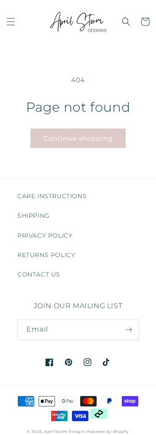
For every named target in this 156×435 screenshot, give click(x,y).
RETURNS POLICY (46, 255)
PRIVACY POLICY (44, 235)
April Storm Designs (64, 431)
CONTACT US (38, 274)
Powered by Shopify (108, 431)
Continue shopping (78, 138)
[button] (10, 21)
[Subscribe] (128, 329)
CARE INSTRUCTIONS (52, 196)
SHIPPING (33, 215)
